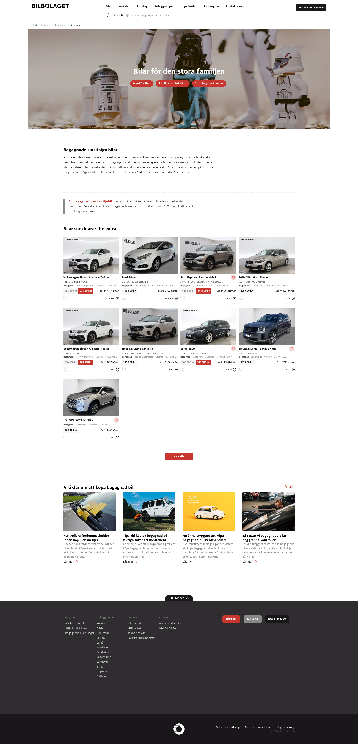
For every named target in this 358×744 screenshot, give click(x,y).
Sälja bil (252, 619)
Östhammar (104, 676)
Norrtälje (102, 647)
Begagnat (46, 25)
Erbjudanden (188, 6)
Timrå (100, 666)
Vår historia (135, 623)
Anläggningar (163, 6)
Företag (142, 6)
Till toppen (177, 598)
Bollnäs (101, 623)
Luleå (100, 642)
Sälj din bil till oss (76, 628)
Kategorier (61, 25)
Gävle (100, 628)
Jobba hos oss (136, 633)
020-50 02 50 (167, 628)
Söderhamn (104, 656)
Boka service (277, 619)
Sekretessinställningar (228, 727)
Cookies (249, 727)
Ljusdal (101, 637)
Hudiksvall (103, 633)
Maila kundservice (170, 623)
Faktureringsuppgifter (142, 637)
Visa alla (179, 456)
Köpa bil (231, 619)
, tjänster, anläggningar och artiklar (141, 15)
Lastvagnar (211, 6)
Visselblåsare (265, 727)
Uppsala (102, 671)
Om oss (132, 617)
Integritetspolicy (285, 727)
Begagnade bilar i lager (79, 633)
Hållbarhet (134, 628)
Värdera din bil (74, 623)
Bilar (108, 6)
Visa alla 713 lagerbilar (311, 7)
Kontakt (164, 617)
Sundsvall (103, 661)
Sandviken (103, 652)
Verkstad (124, 6)
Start (35, 25)
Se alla (289, 487)
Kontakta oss (235, 6)
